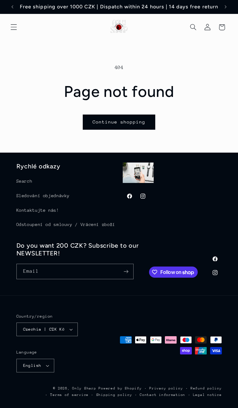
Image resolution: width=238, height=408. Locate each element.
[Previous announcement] (12, 7)
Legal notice (207, 395)
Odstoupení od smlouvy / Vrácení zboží (65, 224)
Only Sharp (84, 388)
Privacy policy (166, 388)
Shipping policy (114, 395)
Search (24, 181)
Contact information (162, 395)
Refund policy (206, 388)
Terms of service (69, 395)
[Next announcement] (225, 7)
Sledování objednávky (43, 195)
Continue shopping (119, 121)
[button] (14, 27)
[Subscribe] (126, 271)
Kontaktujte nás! (37, 210)
